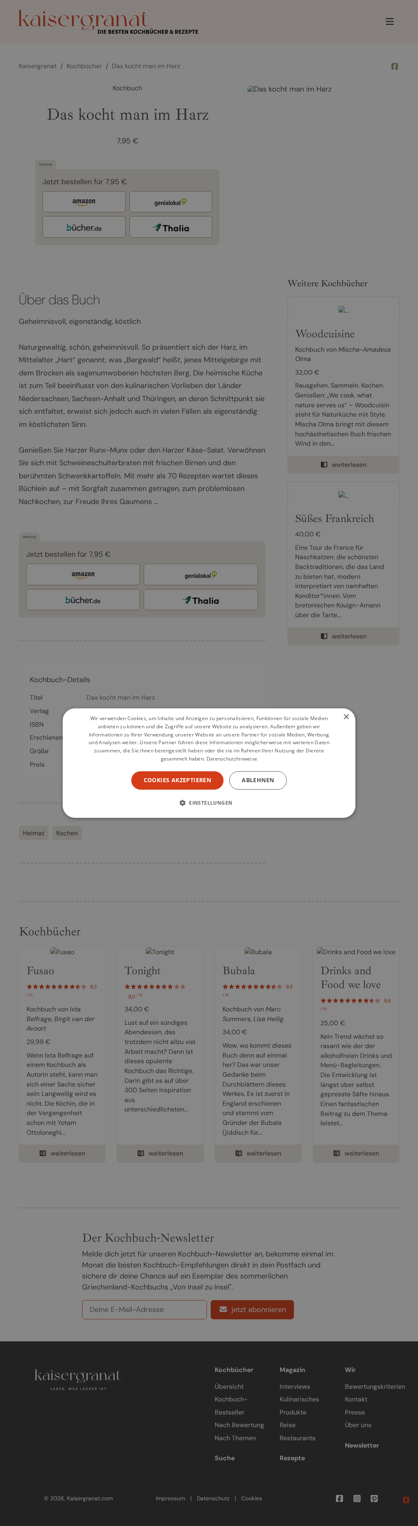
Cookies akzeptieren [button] (177, 780)
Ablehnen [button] (258, 780)
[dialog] (209, 763)
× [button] (346, 717)
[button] (209, 803)
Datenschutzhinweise (232, 758)
